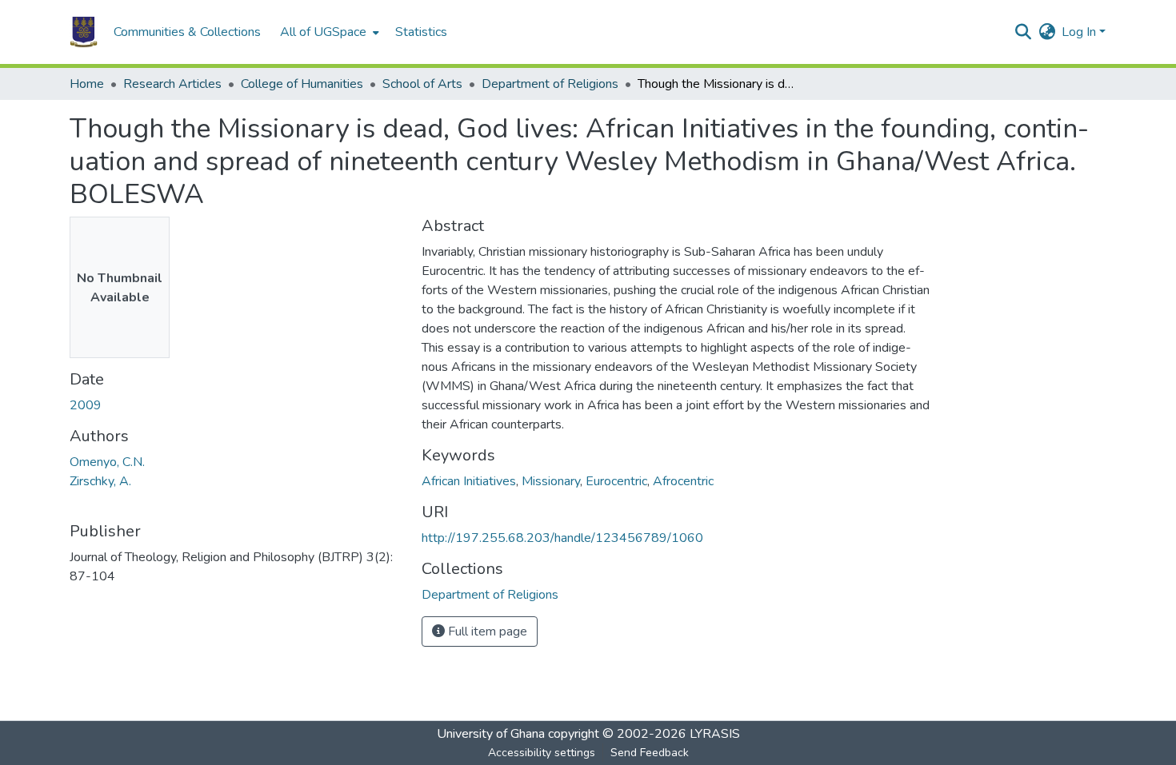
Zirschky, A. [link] (100, 481)
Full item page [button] (486, 631)
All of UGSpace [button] (323, 32)
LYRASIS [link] (715, 734)
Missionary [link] (551, 481)
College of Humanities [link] (302, 84)
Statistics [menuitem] (421, 32)
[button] (84, 32)
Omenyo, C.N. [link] (107, 462)
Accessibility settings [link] (541, 752)
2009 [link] (86, 405)
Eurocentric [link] (616, 481)
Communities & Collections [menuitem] (187, 32)
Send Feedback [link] (649, 752)
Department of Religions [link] (550, 84)
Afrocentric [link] (683, 481)
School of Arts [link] (422, 84)
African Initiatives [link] (469, 481)
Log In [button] (1080, 32)
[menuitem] (328, 32)
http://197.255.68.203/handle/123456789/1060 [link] (562, 538)
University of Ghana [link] (491, 734)
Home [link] (87, 84)
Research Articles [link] (172, 84)
